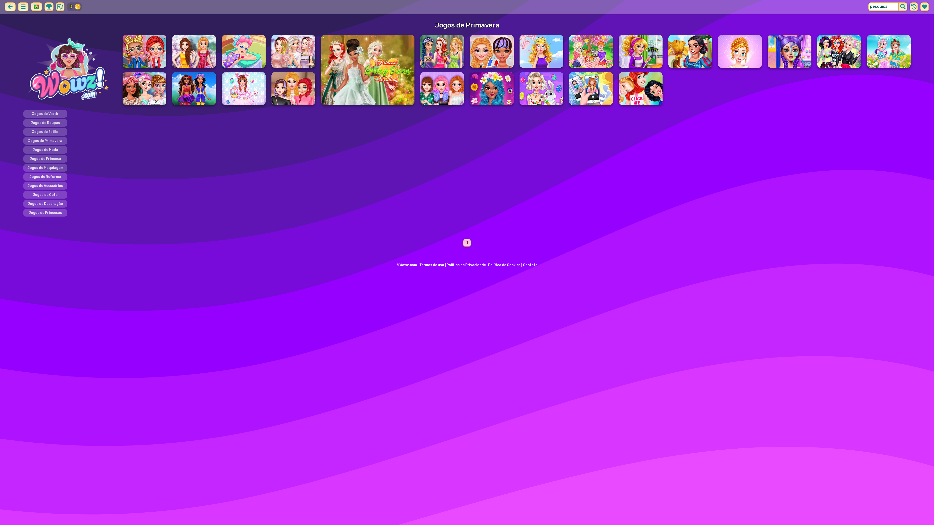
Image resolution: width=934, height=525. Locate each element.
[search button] (902, 6)
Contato (530, 265)
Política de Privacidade (466, 265)
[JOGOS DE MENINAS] (70, 70)
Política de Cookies (504, 265)
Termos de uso (431, 265)
